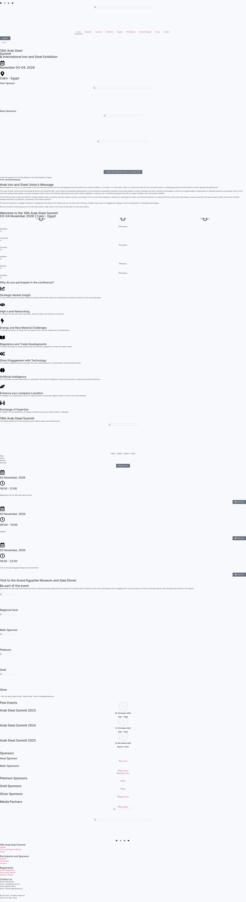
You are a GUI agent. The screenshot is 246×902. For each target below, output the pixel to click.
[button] (123, 706)
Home (79, 32)
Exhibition (109, 32)
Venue (157, 32)
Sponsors (98, 32)
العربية (4, 42)
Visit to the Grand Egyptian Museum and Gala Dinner (38, 580)
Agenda (120, 32)
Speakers (88, 32)
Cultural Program (145, 32)
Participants (130, 32)
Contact (166, 32)
